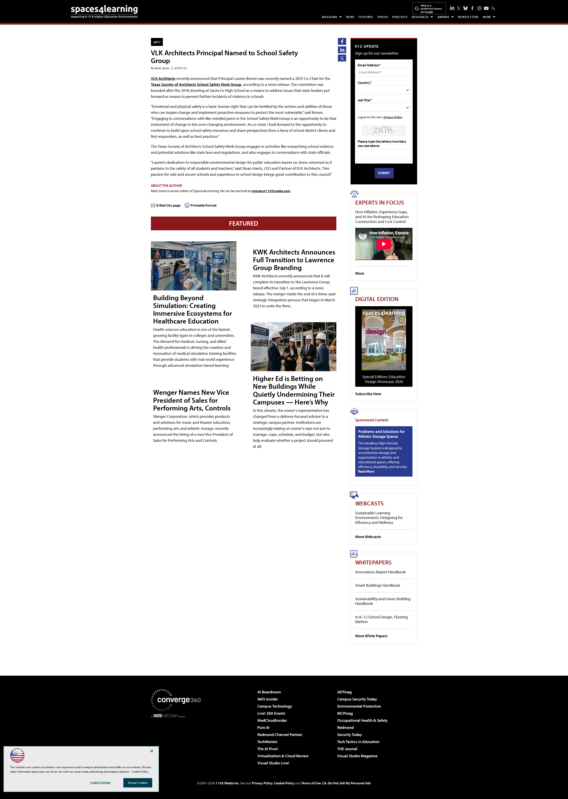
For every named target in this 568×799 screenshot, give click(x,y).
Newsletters (468, 17)
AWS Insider (267, 699)
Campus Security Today (357, 699)
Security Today (349, 734)
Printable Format (204, 205)
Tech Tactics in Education (358, 741)
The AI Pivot (267, 748)
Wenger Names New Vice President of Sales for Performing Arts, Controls (192, 400)
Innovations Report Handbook (380, 571)
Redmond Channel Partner (279, 734)
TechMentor (267, 741)
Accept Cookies (138, 782)
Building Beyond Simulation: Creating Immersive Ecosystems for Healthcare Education (192, 309)
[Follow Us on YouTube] (486, 8)
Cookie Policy (284, 783)
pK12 (157, 42)
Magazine (329, 17)
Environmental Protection (359, 706)
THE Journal (347, 748)
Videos (382, 17)
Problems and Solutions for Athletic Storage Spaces (381, 434)
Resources (420, 17)
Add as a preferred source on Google (431, 8)
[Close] (152, 751)
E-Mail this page (168, 205)
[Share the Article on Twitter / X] (342, 58)
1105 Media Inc (227, 783)
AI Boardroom (269, 691)
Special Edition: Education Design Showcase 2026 (383, 379)
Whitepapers (373, 562)
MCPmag (345, 713)
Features (366, 17)
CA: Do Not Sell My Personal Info (346, 783)
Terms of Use (311, 783)
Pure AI (263, 727)
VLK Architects (163, 78)
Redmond (345, 727)
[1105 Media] (177, 740)
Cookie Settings (100, 782)
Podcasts (400, 17)
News (350, 17)
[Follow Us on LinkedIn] (452, 8)
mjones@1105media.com (270, 191)
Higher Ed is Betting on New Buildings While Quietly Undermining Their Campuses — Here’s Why (294, 390)
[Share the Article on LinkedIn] (342, 50)
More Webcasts (368, 536)
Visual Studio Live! (273, 762)
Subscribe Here (368, 393)
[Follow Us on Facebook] (472, 8)
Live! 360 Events (271, 713)
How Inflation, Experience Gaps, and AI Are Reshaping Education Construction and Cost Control (382, 216)
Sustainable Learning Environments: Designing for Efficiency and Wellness (379, 517)
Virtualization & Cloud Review (282, 755)
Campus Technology (274, 706)
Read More (366, 471)
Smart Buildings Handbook (377, 585)
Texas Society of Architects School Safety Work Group (196, 84)
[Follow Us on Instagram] (479, 8)
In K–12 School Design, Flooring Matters (381, 619)
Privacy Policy (393, 117)
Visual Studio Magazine (357, 755)
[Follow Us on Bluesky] (465, 8)
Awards (444, 17)
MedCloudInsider (272, 720)
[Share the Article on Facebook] (342, 41)
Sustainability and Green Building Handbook (382, 601)
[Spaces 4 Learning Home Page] (104, 11)
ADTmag (344, 691)
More (487, 17)
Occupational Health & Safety (362, 720)
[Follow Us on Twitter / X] (458, 8)
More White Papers (371, 635)
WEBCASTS (369, 503)
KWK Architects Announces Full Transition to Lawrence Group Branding (294, 259)
